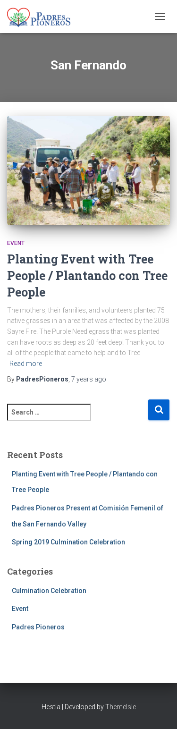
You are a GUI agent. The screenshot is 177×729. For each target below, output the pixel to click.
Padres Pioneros (38, 627)
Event (16, 243)
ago (88, 379)
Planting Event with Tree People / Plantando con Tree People (87, 275)
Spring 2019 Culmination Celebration (68, 542)
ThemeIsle (120, 707)
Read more (25, 363)
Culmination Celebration (49, 590)
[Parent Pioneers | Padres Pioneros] (42, 16)
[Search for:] (77, 418)
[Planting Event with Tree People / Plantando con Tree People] (88, 170)
